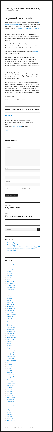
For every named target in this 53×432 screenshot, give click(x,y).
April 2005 (9, 416)
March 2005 (10, 418)
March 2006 (10, 395)
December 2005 (11, 401)
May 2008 (9, 345)
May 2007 (9, 368)
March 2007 (10, 372)
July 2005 (9, 410)
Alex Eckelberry (8, 99)
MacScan (35, 51)
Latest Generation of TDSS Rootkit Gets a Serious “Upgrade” (23, 246)
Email (7, 175)
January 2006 (10, 399)
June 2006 (9, 389)
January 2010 (10, 306)
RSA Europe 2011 (11, 250)
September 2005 (11, 407)
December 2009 (11, 308)
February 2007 (11, 374)
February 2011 (10, 281)
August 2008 (10, 339)
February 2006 (11, 397)
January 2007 (10, 376)
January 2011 (10, 283)
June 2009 (9, 320)
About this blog (11, 243)
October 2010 (10, 289)
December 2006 (11, 378)
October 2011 (10, 266)
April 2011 (9, 277)
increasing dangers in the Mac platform (29, 28)
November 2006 (11, 380)
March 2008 (10, 349)
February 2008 (11, 351)
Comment (8, 147)
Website (7, 181)
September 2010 (11, 291)
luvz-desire (8, 115)
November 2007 (11, 356)
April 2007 (9, 370)
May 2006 (9, 391)
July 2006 (9, 387)
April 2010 (9, 300)
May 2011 (9, 275)
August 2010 (10, 293)
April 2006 (9, 393)
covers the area (29, 46)
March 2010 (10, 302)
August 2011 (10, 269)
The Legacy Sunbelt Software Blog (22, 8)
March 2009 (10, 325)
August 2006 (10, 385)
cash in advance (17, 126)
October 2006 (10, 381)
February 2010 (10, 304)
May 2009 (9, 322)
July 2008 (9, 341)
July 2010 (9, 295)
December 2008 (11, 331)
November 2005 (11, 403)
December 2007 (11, 354)
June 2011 (9, 273)
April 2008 (9, 347)
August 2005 (10, 409)
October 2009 (10, 312)
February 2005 (11, 420)
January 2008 (10, 353)
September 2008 (11, 337)
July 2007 (9, 364)
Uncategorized (25, 99)
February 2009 (11, 327)
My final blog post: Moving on (15, 245)
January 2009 (10, 329)
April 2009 (9, 324)
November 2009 (11, 310)
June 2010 (9, 296)
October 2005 (10, 405)
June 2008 (9, 343)
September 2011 (11, 268)
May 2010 (9, 298)
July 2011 (9, 271)
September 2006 (11, 383)
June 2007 (9, 366)
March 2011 (10, 279)
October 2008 (10, 335)
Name (7, 168)
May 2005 (9, 414)
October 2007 (10, 358)
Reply (7, 130)
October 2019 (10, 264)
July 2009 (9, 318)
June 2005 (9, 412)
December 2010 (11, 285)
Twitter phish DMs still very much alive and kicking (21, 248)
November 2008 (11, 333)
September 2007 (11, 360)
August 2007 (10, 362)
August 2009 (10, 316)
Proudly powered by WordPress (28, 427)
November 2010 (11, 287)
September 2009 (11, 314)
